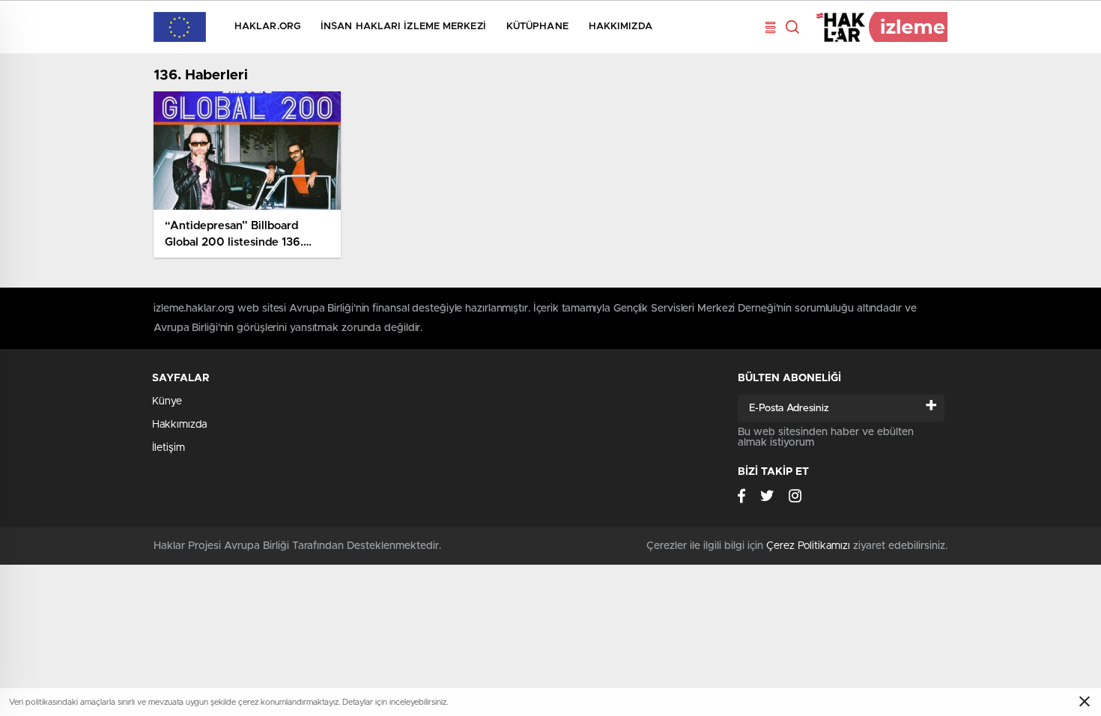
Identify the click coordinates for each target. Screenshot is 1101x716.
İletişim (168, 448)
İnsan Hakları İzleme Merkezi (403, 26)
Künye (167, 401)
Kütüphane (537, 26)
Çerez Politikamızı (808, 546)
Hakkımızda (620, 26)
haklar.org (267, 26)
